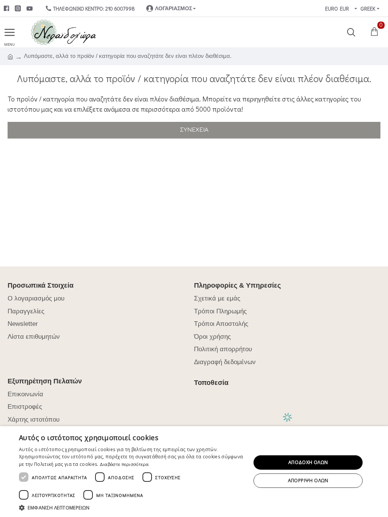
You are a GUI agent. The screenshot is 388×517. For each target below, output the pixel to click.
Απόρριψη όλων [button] (308, 480)
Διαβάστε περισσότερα (124, 464)
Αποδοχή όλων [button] (308, 462)
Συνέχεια (194, 130)
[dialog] (194, 471)
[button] (131, 507)
